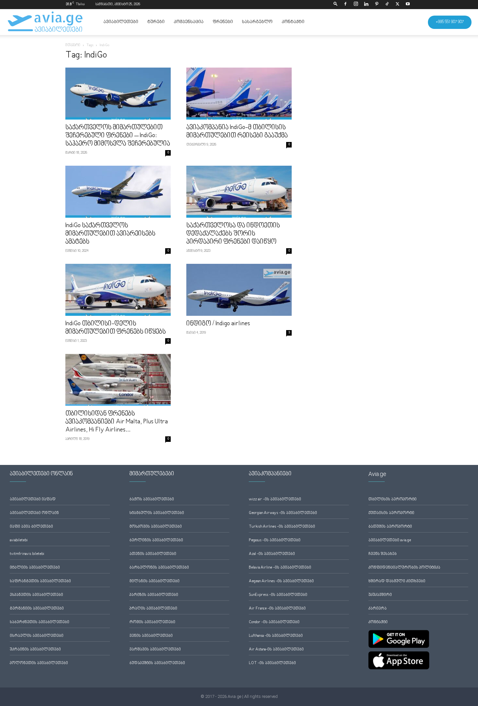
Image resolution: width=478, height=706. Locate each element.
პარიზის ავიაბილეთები (153, 595)
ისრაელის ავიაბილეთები (36, 636)
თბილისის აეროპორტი (392, 499)
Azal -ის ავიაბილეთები (272, 554)
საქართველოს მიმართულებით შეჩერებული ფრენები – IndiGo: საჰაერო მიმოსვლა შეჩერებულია (117, 136)
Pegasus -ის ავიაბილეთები (274, 540)
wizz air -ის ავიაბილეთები (275, 499)
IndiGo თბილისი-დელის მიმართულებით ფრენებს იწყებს (115, 328)
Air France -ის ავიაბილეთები (277, 608)
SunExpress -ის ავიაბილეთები (278, 595)
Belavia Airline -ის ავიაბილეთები (280, 567)
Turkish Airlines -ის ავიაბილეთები (282, 526)
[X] (397, 4)
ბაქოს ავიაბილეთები (151, 499)
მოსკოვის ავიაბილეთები (155, 526)
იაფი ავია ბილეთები (31, 526)
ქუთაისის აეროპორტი (391, 513)
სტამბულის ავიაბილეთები (156, 513)
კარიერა (377, 608)
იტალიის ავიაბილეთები (35, 567)
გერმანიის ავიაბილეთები (37, 608)
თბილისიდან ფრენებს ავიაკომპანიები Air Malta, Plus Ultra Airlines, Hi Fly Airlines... (116, 422)
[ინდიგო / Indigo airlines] (239, 290)
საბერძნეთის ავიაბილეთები (39, 622)
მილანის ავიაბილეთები (154, 581)
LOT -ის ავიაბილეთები (272, 663)
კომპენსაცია (189, 22)
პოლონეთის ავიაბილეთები (39, 663)
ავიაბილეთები (120, 22)
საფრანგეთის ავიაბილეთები (40, 581)
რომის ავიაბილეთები (152, 622)
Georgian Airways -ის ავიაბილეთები (283, 513)
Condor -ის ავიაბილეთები (274, 622)
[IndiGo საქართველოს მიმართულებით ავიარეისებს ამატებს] (118, 192)
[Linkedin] (366, 4)
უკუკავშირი (380, 595)
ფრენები (223, 22)
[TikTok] (387, 4)
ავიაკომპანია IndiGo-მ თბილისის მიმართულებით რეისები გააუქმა (237, 132)
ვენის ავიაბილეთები (151, 636)
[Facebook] (345, 4)
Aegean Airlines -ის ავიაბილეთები (281, 581)
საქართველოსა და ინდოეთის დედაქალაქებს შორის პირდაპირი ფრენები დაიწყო (233, 234)
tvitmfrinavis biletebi (27, 554)
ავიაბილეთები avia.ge (389, 540)
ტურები (156, 22)
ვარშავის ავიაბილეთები (155, 649)
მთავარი (72, 45)
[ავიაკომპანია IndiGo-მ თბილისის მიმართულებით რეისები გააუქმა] (239, 94)
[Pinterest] (376, 4)
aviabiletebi (19, 540)
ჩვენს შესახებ (382, 554)
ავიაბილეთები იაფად (33, 499)
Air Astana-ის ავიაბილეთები (276, 649)
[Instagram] (356, 4)
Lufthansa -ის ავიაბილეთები (276, 636)
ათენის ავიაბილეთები (152, 554)
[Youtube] (408, 4)
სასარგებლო (257, 22)
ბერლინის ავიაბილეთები (156, 540)
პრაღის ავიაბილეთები (153, 608)
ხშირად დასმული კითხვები (396, 581)
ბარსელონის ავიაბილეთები (159, 567)
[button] (335, 4)
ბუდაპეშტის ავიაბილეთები (157, 663)
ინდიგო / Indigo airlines (218, 324)
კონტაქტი (293, 22)
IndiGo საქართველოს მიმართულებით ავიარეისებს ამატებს (110, 234)
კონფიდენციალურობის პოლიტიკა (404, 567)
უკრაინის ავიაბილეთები (35, 649)
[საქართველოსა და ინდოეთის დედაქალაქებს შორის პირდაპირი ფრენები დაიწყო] (239, 192)
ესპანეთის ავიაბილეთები (36, 595)
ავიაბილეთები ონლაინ (34, 513)
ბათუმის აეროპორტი (390, 526)
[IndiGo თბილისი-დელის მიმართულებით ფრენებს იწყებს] (118, 290)
